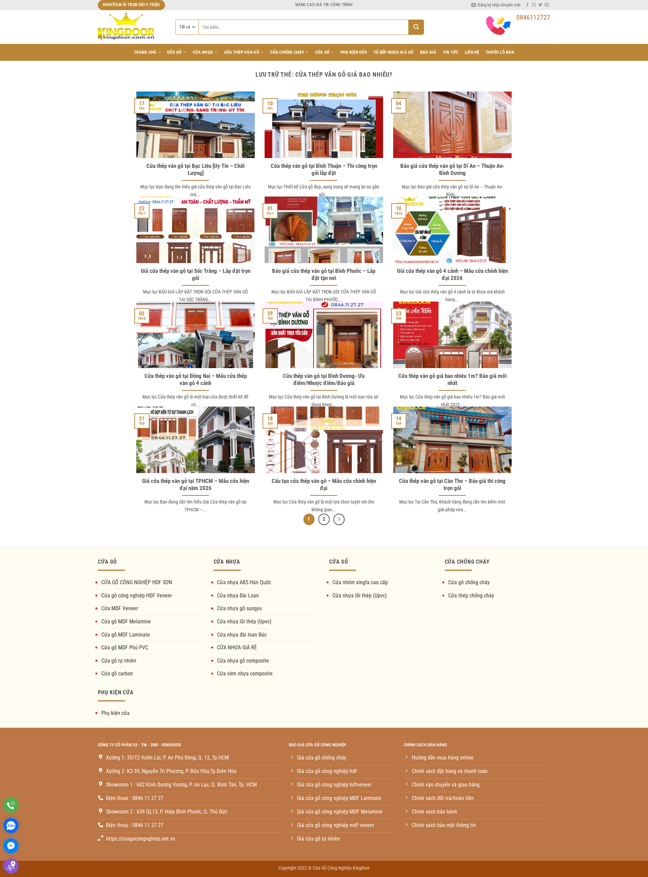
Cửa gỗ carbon (117, 673)
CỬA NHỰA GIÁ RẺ (237, 647)
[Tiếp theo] (339, 519)
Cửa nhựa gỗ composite (243, 660)
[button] (495, 5)
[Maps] (11, 866)
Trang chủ (145, 52)
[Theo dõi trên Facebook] (527, 5)
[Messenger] (11, 845)
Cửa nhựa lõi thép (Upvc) (244, 621)
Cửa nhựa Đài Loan (238, 595)
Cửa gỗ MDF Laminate (125, 634)
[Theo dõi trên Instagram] (534, 5)
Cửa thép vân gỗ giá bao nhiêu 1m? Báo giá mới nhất (452, 380)
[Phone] (11, 805)
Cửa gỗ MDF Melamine (126, 621)
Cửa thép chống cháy (471, 595)
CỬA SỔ (322, 52)
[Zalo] (11, 825)
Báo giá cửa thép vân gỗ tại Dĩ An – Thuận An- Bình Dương (452, 170)
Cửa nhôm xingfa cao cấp (360, 582)
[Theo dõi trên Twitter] (540, 5)
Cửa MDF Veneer (119, 608)
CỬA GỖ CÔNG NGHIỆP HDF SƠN (136, 582)
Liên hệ (472, 52)
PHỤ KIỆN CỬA (354, 52)
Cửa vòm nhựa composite (245, 673)
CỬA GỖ (174, 52)
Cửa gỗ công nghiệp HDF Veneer (136, 595)
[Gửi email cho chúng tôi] (547, 5)
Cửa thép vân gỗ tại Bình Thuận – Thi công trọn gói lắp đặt (324, 170)
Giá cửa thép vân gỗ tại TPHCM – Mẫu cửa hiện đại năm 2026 (195, 485)
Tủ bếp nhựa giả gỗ (394, 52)
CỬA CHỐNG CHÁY (287, 52)
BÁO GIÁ (428, 52)
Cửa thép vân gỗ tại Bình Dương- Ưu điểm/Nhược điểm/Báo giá (323, 380)
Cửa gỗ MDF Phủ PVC (124, 647)
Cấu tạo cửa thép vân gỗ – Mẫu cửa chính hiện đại (324, 485)
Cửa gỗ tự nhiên (118, 660)
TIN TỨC (450, 52)
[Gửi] (416, 27)
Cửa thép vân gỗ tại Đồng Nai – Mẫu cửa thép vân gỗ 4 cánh (195, 380)
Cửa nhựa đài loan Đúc (242, 634)
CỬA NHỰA (203, 52)
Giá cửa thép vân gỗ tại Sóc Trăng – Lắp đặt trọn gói (195, 275)
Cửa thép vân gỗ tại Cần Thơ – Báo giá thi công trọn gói (452, 485)
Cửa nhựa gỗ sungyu (239, 608)
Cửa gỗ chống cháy (469, 582)
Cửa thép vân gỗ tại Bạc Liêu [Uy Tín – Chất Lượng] (195, 170)
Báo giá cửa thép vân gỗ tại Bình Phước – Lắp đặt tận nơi (323, 275)
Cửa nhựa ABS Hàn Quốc (244, 582)
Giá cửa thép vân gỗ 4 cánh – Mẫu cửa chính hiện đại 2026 (452, 275)
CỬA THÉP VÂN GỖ (241, 52)
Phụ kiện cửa (115, 713)
